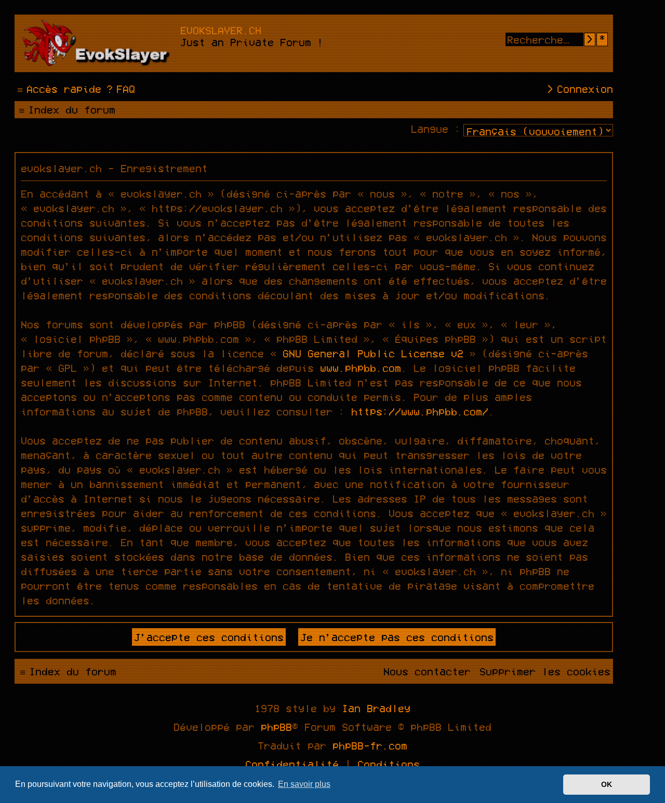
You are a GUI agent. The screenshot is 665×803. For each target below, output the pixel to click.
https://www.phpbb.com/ (419, 411)
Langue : (436, 128)
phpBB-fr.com (369, 745)
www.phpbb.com (360, 367)
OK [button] (606, 784)
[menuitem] (119, 88)
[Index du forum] (98, 43)
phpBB (276, 726)
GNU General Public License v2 (373, 353)
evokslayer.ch (220, 30)
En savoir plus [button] (304, 784)
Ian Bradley (376, 708)
